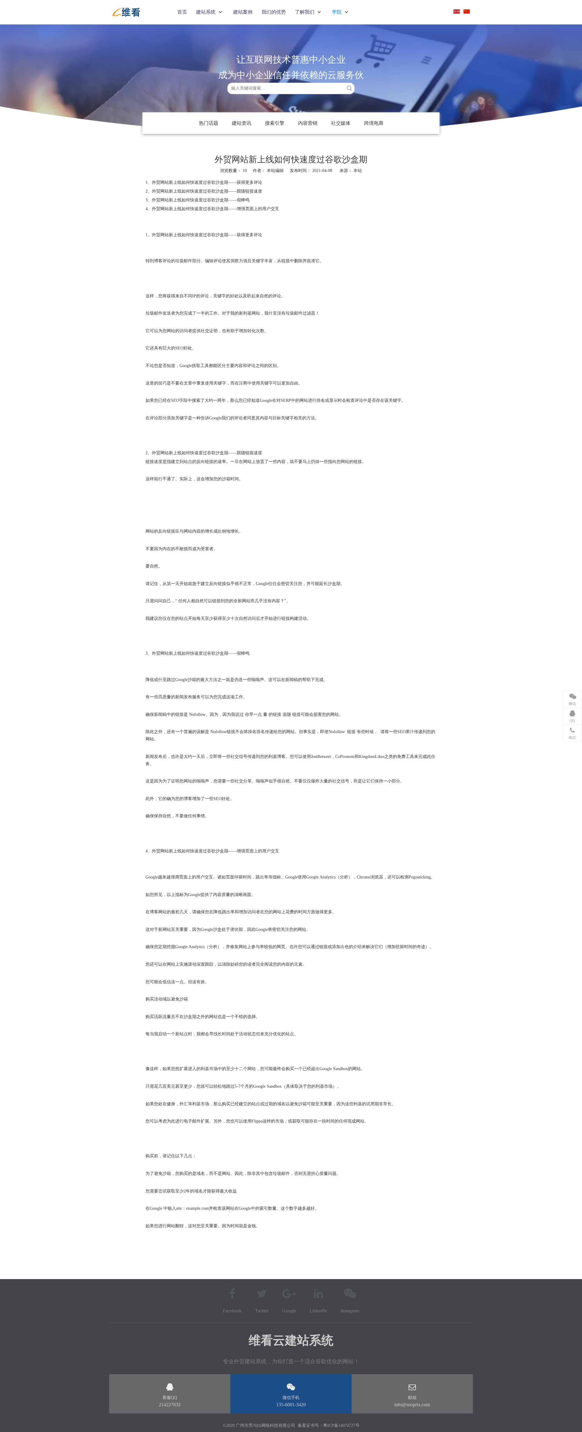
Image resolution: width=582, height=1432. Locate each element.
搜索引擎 (274, 123)
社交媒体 (340, 123)
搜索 (349, 88)
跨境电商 (373, 123)
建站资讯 (241, 123)
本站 (357, 170)
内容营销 (307, 123)
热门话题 (208, 123)
